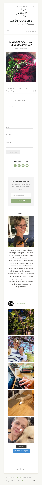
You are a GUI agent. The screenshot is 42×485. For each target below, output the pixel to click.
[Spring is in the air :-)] (21, 349)
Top (34, 481)
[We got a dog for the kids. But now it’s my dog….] (21, 430)
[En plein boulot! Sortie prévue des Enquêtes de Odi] (21, 376)
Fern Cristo (24, 88)
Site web (8, 143)
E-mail (8, 135)
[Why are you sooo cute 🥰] (21, 403)
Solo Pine (18, 477)
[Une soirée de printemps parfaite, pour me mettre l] (21, 322)
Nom (7, 127)
